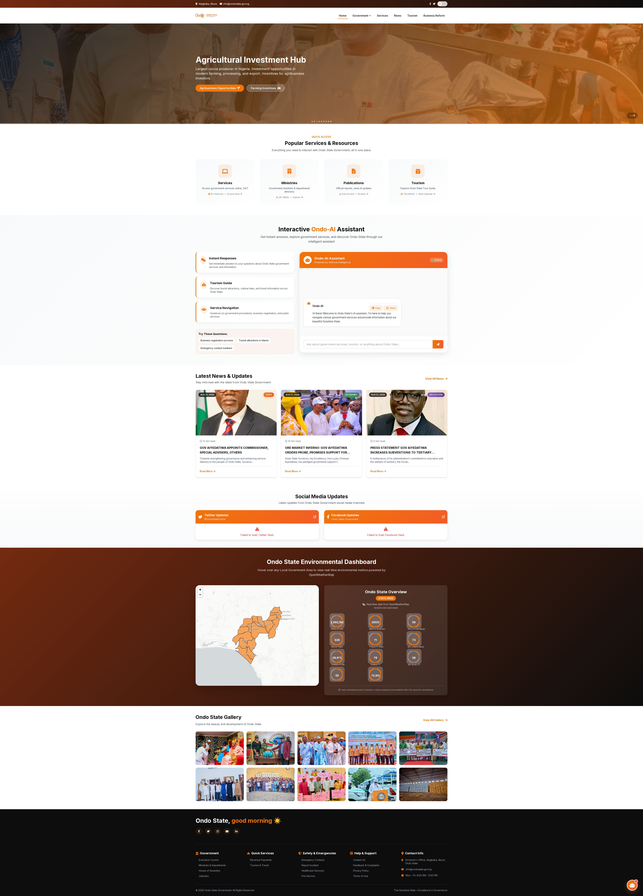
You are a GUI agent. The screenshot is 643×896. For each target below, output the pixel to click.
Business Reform (434, 15)
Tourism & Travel (259, 865)
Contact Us (359, 859)
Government (360, 15)
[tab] (312, 121)
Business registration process (217, 340)
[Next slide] (636, 74)
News (397, 15)
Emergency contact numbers (216, 348)
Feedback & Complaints (366, 865)
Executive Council (209, 859)
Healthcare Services (313, 870)
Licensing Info (253, 85)
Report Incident (310, 865)
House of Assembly (209, 870)
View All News (434, 378)
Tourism (412, 15)
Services (382, 15)
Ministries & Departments (212, 865)
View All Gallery (433, 720)
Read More (206, 471)
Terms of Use (360, 876)
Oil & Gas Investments (214, 85)
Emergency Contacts (313, 859)
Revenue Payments (261, 859)
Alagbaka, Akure (207, 3)
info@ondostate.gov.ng (236, 3)
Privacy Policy (361, 870)
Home (342, 15)
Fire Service (308, 876)
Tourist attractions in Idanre (254, 340)
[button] (200, 589)
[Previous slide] (7, 74)
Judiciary (204, 876)
